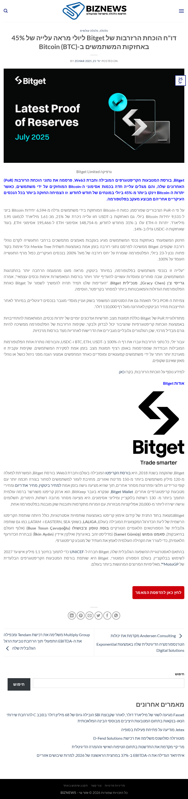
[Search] (6, 11)
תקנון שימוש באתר (75, 785)
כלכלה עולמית (89, 30)
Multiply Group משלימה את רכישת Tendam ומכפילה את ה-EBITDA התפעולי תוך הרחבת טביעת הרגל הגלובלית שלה (47, 641)
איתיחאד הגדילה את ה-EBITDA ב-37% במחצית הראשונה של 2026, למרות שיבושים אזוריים (110, 755)
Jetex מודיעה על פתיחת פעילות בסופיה (152, 729)
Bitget (179, 180)
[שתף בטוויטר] (98, 616)
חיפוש (179, 674)
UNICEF (77, 551)
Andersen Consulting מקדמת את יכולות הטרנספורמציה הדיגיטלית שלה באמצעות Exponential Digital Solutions (140, 643)
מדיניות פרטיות (115, 785)
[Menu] (181, 11)
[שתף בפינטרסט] (81, 616)
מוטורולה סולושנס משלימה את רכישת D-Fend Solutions (138, 738)
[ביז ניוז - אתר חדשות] (94, 11)
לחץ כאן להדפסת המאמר (158, 592)
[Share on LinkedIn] (72, 616)
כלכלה (104, 30)
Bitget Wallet (122, 491)
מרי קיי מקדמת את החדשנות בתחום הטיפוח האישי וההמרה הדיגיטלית (128, 746)
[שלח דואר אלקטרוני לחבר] (89, 616)
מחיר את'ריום (26, 485)
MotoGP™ (170, 564)
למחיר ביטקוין (50, 485)
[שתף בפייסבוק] (107, 616)
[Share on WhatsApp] (116, 616)
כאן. (121, 371)
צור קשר (96, 785)
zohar (80, 60)
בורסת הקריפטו (118, 472)
